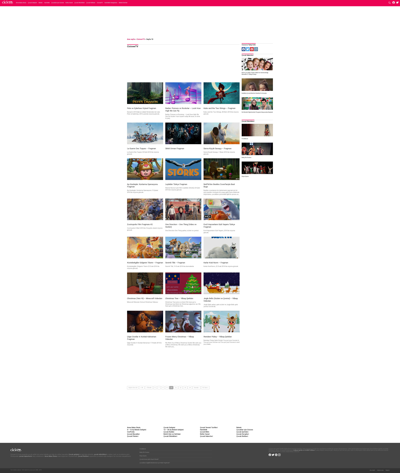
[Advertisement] (200, 22)
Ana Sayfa (372, 470)
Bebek (40, 2)
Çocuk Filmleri (132, 436)
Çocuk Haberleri (247, 55)
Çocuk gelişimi (74, 454)
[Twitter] (248, 49)
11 (176, 387)
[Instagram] (256, 49)
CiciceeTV (100, 2)
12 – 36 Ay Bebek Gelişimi (174, 430)
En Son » (205, 387)
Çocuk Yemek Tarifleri (209, 428)
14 (190, 387)
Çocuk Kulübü (169, 432)
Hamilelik (47, 2)
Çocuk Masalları (133, 434)
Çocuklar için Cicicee (57, 2)
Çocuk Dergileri (242, 434)
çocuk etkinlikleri (100, 454)
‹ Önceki (148, 387)
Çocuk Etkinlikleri (79, 2)
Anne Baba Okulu (21, 2)
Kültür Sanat (69, 2)
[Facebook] (243, 49)
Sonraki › (196, 387)
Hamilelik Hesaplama (110, 2)
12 (180, 387)
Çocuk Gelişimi (32, 2)
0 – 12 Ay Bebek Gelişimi (136, 430)
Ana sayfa (131, 39)
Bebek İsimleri (123, 2)
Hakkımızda (380, 470)
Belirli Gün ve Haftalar (172, 434)
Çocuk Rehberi (90, 2)
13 (185, 387)
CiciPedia (130, 432)
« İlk (142, 387)
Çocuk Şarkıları (242, 432)
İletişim (388, 470)
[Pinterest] (252, 49)
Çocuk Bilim (204, 432)
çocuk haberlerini (25, 456)
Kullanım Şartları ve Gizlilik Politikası (304, 450)
